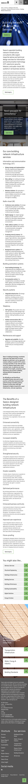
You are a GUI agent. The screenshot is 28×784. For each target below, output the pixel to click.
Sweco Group (4, 759)
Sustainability (4, 745)
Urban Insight (4, 762)
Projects (3, 737)
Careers (3, 747)
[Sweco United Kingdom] (5, 2)
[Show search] (21, 2)
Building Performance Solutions (13, 9)
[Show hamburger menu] (25, 2)
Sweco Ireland (4, 756)
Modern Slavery (5, 753)
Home (2, 7)
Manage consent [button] (4, 776)
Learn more (9, 132)
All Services (17, 756)
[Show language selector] (16, 2)
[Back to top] (24, 780)
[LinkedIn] (2, 770)
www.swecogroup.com (12, 699)
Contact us (7, 35)
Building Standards (19, 753)
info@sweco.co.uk (9, 716)
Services (6, 7)
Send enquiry (8, 92)
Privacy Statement (13, 774)
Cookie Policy (22, 774)
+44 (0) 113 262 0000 (7, 714)
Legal (2, 750)
